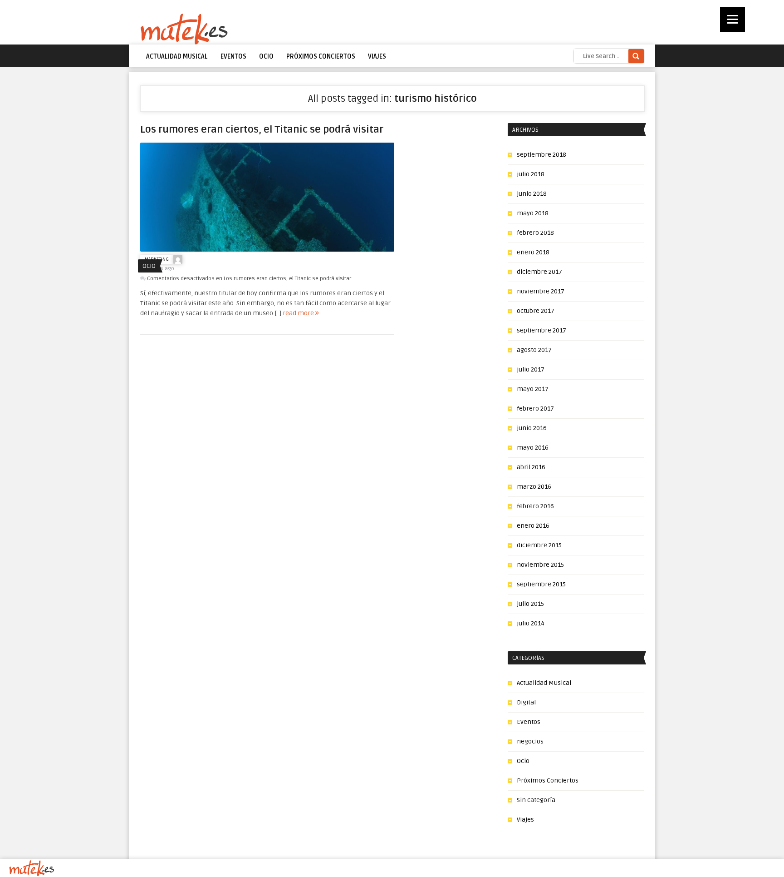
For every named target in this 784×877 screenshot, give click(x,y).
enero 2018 (533, 252)
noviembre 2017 (540, 291)
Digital (526, 702)
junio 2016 (532, 428)
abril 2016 (531, 467)
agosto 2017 (534, 350)
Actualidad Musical (177, 56)
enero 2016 (533, 526)
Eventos (233, 56)
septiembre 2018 (541, 155)
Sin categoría (536, 800)
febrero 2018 (535, 233)
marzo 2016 (534, 487)
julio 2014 (530, 623)
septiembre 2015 (541, 584)
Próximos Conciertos (320, 56)
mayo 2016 (533, 447)
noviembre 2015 (540, 565)
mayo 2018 (533, 213)
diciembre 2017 (539, 272)
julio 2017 (530, 369)
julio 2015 (530, 604)
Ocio (266, 56)
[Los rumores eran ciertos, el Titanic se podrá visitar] (267, 249)
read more (299, 313)
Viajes (377, 56)
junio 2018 (532, 194)
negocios (530, 741)
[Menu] (732, 19)
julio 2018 (530, 174)
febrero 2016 (535, 506)
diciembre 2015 (539, 545)
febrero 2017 (535, 408)
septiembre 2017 (541, 330)
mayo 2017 (533, 389)
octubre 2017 (535, 311)
